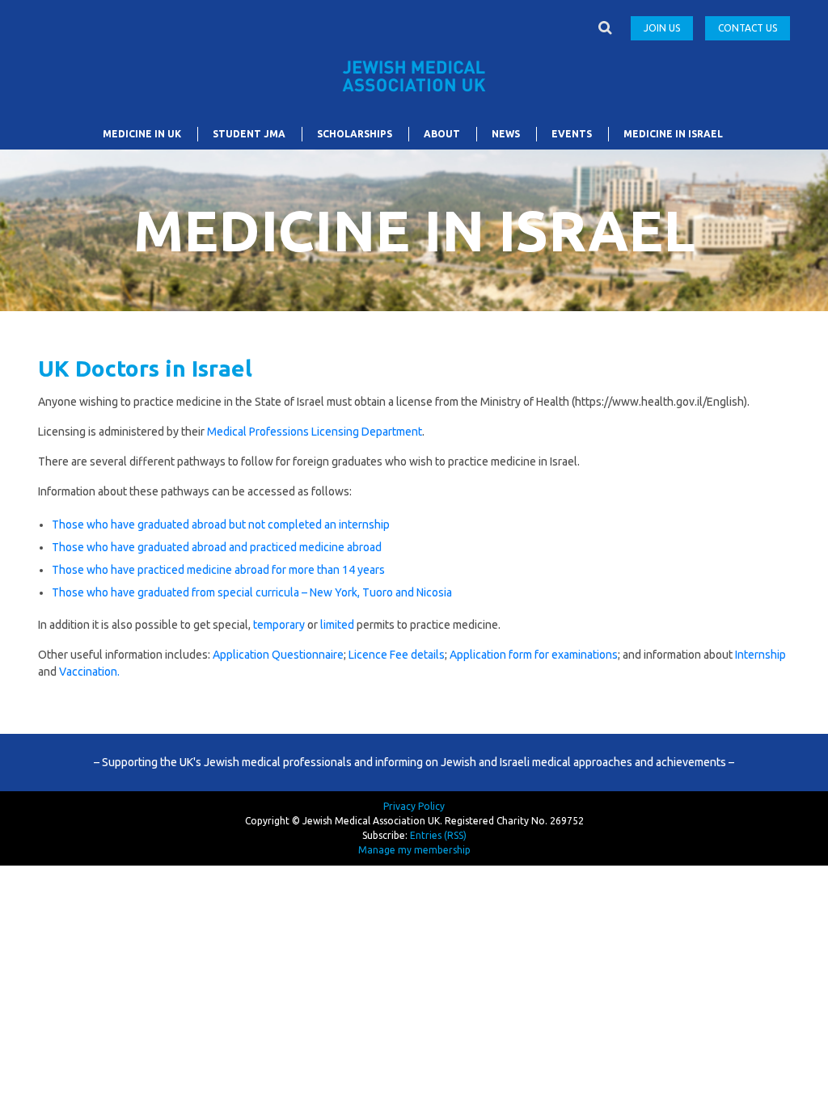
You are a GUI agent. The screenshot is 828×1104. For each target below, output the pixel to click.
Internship (760, 654)
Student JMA (249, 134)
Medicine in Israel (673, 134)
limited (337, 624)
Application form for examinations (534, 654)
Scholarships (354, 134)
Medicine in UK (142, 134)
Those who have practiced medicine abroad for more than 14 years (218, 569)
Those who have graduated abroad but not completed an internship (221, 524)
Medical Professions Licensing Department (314, 431)
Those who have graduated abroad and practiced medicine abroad (217, 547)
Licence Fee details (397, 654)
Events (571, 134)
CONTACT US (747, 28)
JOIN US (662, 28)
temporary (279, 624)
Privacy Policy (414, 806)
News (506, 134)
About (442, 134)
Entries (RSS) (438, 835)
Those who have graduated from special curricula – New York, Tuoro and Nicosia (252, 592)
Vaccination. (89, 671)
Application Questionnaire (278, 654)
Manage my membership (414, 850)
